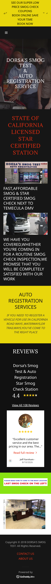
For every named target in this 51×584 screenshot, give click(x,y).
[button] (8, 32)
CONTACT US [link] (25, 554)
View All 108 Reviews (25, 405)
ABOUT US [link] (26, 559)
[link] (25, 453)
